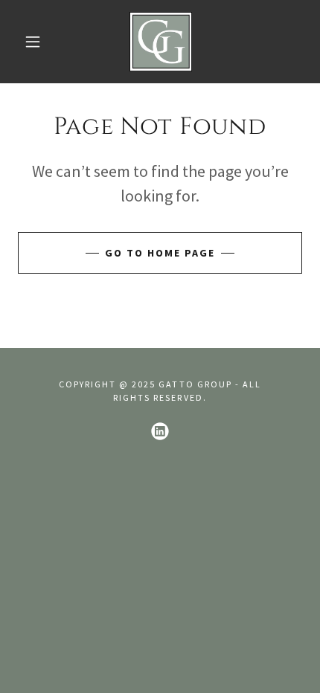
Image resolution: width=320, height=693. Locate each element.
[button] (33, 42)
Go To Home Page (160, 253)
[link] (160, 41)
